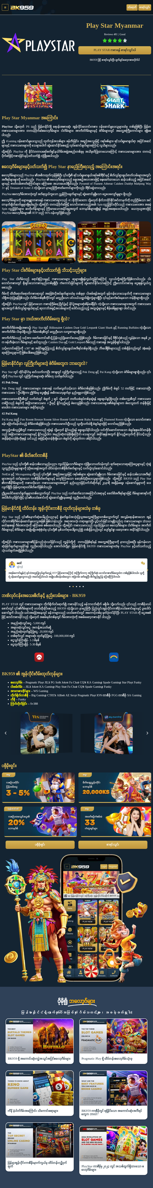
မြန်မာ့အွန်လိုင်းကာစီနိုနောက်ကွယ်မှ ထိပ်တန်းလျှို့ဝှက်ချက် (37, 1164)
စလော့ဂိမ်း (17, 683)
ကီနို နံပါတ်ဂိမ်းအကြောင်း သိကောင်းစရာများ (33, 1111)
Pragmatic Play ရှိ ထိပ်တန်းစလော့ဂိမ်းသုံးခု (107, 1059)
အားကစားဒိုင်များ (20, 691)
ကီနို (13, 700)
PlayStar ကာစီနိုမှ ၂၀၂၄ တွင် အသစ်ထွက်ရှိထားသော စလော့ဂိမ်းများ (113, 1168)
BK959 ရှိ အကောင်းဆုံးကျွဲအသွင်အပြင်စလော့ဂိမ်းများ (39, 1059)
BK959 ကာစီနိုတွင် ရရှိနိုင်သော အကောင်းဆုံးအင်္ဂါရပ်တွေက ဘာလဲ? (112, 1112)
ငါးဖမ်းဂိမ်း (17, 687)
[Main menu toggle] (5, 7)
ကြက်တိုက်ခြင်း (19, 704)
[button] (5, 570)
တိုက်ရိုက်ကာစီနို (19, 695)
